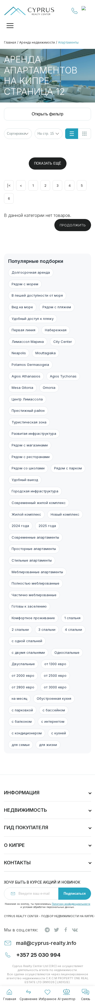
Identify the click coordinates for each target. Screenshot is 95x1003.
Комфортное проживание (33, 618)
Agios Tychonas (63, 376)
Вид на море (22, 307)
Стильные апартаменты (32, 560)
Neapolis (19, 353)
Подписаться (75, 893)
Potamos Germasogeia (30, 364)
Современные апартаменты (35, 537)
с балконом (22, 721)
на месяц (19, 698)
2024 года (20, 526)
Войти (86, 11)
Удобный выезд (25, 480)
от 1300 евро (55, 664)
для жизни (48, 745)
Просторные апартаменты (34, 549)
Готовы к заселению (29, 606)
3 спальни (46, 629)
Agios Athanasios (26, 376)
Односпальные (66, 652)
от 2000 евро (23, 675)
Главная (10, 42)
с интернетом (52, 721)
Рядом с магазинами (30, 445)
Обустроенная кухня (54, 698)
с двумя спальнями (28, 652)
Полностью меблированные (35, 583)
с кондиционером (27, 733)
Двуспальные (23, 664)
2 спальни (20, 629)
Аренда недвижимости (37, 42)
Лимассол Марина (28, 341)
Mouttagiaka (45, 353)
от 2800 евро (23, 687)
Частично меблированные (34, 595)
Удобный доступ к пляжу (33, 318)
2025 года (47, 526)
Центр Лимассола (27, 399)
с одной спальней (27, 641)
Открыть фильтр (47, 114)
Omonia (49, 387)
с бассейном (53, 710)
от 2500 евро (55, 675)
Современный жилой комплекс (39, 503)
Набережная (55, 330)
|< (9, 185)
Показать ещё (47, 163)
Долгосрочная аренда (31, 272)
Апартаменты (68, 42)
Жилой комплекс (26, 514)
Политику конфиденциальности (71, 903)
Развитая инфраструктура (34, 433)
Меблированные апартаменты (37, 572)
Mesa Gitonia (22, 387)
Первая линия (23, 330)
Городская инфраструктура (35, 491)
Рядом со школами (28, 468)
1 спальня (72, 618)
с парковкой (22, 710)
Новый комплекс (65, 514)
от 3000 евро (55, 687)
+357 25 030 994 (74, 11)
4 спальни (73, 629)
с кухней (58, 733)
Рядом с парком (68, 468)
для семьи (21, 745)
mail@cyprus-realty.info (46, 943)
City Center (62, 341)
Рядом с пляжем (56, 307)
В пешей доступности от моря (37, 295)
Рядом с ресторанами (31, 457)
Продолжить (73, 225)
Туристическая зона (29, 422)
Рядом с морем (25, 284)
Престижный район (28, 410)
